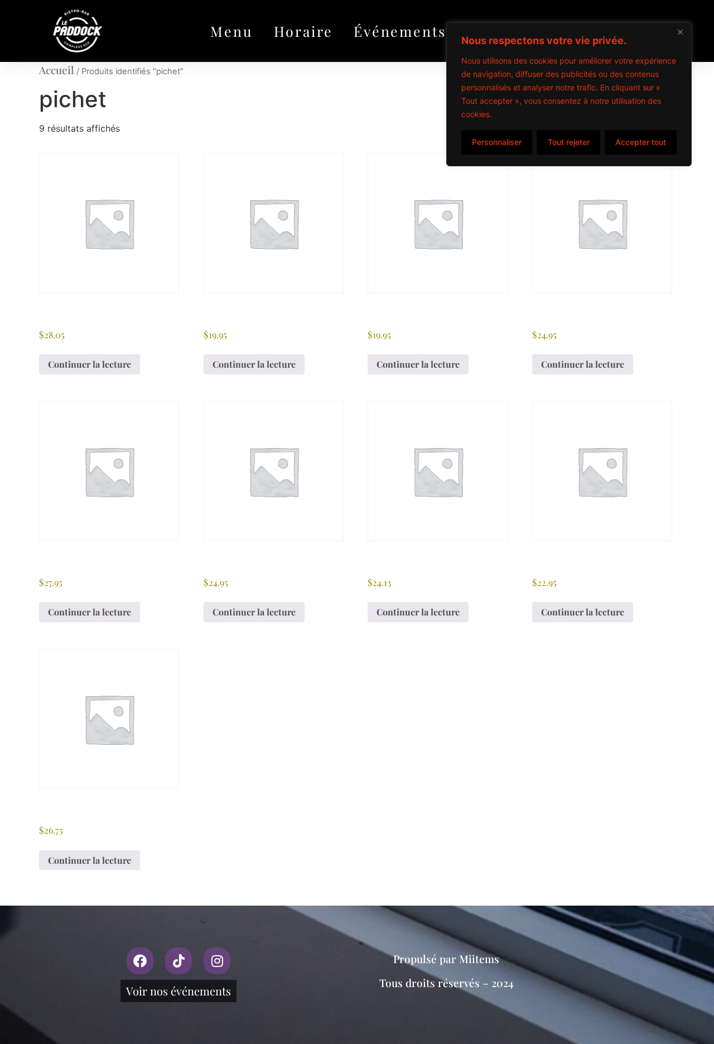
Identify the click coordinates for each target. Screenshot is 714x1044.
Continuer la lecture (89, 364)
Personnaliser (497, 142)
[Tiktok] (178, 960)
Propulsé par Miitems (446, 958)
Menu (231, 31)
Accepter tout (640, 142)
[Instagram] (217, 960)
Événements (400, 31)
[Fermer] (680, 32)
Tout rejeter (569, 142)
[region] (569, 94)
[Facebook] (140, 960)
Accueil (56, 69)
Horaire (304, 31)
